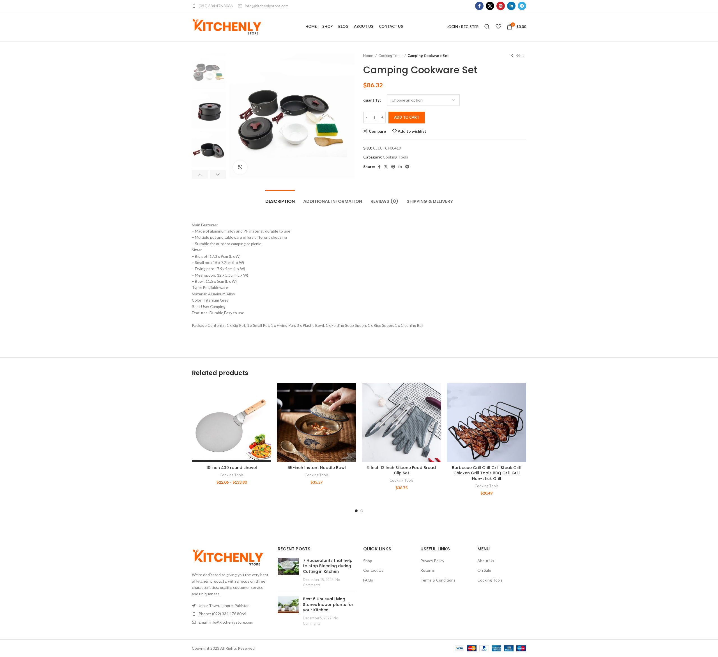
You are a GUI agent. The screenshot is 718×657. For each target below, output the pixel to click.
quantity (371, 100)
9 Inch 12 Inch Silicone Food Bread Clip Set (401, 470)
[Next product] (523, 56)
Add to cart (406, 117)
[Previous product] (512, 56)
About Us (485, 560)
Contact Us (373, 570)
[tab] (280, 198)
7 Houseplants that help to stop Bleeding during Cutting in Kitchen (328, 566)
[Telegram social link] (522, 6)
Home (368, 55)
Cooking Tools (390, 55)
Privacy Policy (432, 560)
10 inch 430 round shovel (231, 467)
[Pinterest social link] (500, 6)
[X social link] (490, 6)
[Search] (487, 26)
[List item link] (230, 614)
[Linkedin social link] (511, 6)
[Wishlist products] (498, 26)
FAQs (368, 580)
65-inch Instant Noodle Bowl (316, 467)
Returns (427, 570)
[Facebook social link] (479, 6)
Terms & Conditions (437, 580)
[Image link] (228, 557)
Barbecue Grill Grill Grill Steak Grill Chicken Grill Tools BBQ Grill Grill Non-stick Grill (486, 473)
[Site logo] (227, 26)
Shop (367, 560)
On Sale (484, 570)
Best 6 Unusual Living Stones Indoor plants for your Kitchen (328, 604)
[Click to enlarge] (240, 167)
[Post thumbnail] (288, 573)
